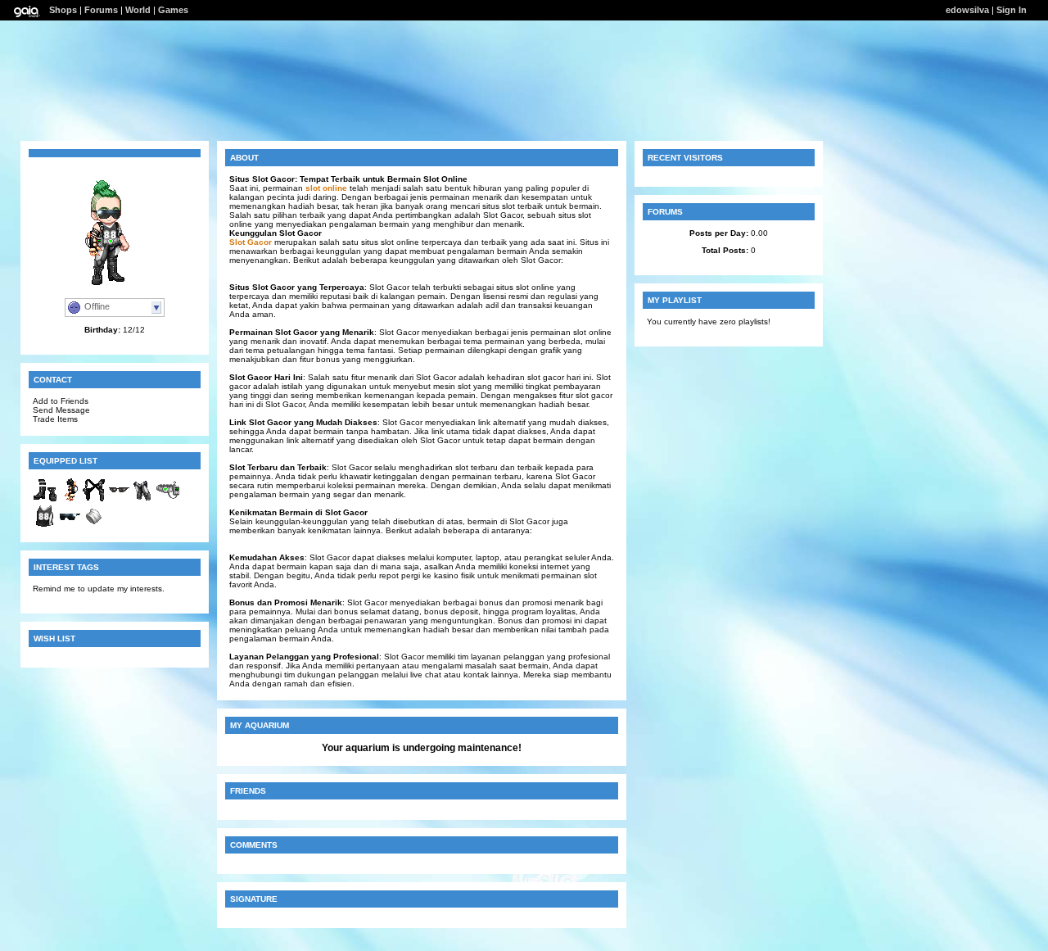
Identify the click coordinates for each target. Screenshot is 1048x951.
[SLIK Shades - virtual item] (118, 499)
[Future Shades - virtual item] (69, 525)
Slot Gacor (250, 242)
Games (173, 10)
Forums (101, 10)
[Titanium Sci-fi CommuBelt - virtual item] (168, 499)
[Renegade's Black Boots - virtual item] (45, 499)
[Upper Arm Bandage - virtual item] (94, 525)
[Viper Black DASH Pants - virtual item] (143, 499)
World (138, 10)
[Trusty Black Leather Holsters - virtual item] (94, 499)
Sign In (1011, 10)
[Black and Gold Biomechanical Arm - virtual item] (69, 499)
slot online (326, 187)
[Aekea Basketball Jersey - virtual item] (45, 525)
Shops (63, 10)
